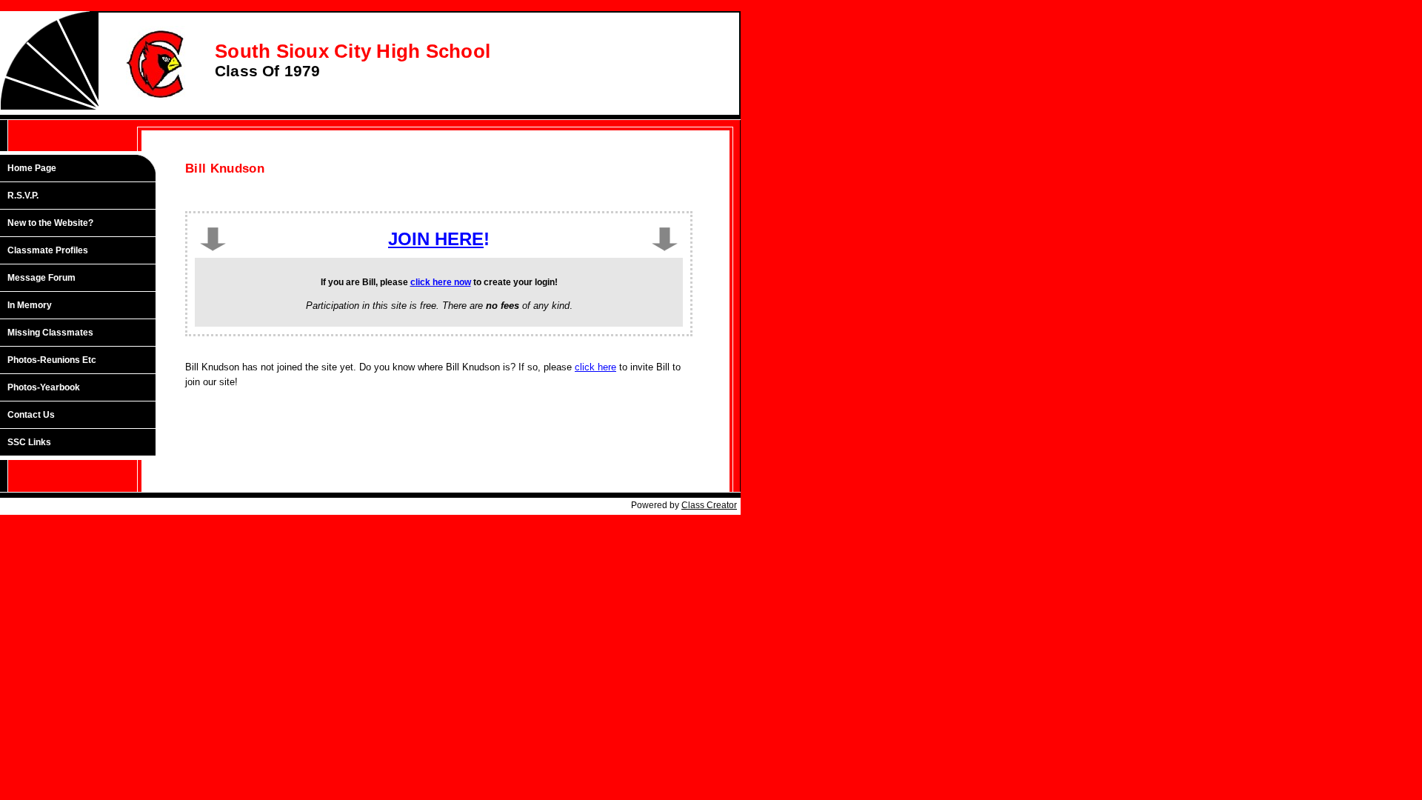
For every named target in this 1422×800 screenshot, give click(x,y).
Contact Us (31, 415)
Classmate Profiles (47, 250)
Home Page (31, 168)
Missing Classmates (50, 332)
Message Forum (41, 278)
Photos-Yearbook (43, 387)
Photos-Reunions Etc (51, 360)
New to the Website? (50, 223)
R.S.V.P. (23, 195)
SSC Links (29, 442)
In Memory (29, 305)
